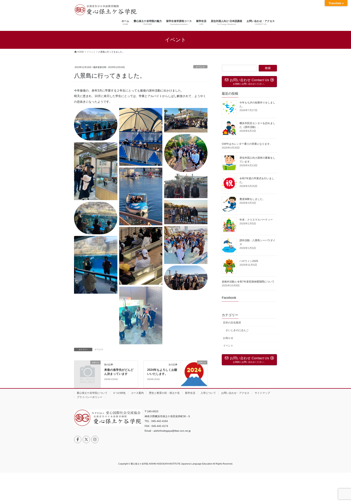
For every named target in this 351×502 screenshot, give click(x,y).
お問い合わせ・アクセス (235, 392)
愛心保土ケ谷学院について (92, 392)
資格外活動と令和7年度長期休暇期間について (248, 281)
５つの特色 (119, 392)
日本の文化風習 (232, 322)
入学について (208, 392)
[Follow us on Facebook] (77, 439)
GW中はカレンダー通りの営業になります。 (247, 143)
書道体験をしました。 (252, 199)
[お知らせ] (87, 368)
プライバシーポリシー (89, 397)
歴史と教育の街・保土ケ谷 (164, 392)
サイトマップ (262, 392)
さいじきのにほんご (237, 330)
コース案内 (137, 392)
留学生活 (190, 392)
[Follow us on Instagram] (95, 439)
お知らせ (228, 337)
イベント (200, 66)
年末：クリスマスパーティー (256, 219)
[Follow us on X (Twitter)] (86, 439)
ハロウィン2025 (248, 260)
